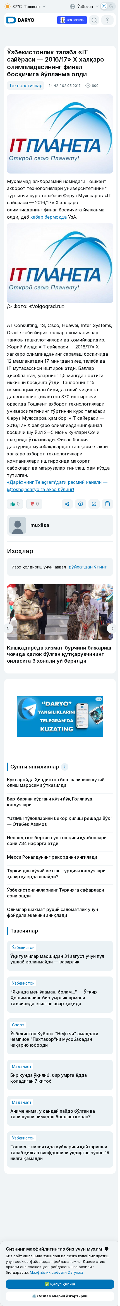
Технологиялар (25, 85)
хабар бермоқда (48, 217)
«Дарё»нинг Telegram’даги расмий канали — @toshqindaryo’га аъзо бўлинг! (57, 485)
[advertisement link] (72, 19)
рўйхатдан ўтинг (88, 567)
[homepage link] (20, 20)
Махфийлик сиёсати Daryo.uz (56, 1272)
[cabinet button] (107, 20)
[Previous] (8, 628)
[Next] (112, 628)
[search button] (94, 20)
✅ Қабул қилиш (60, 1284)
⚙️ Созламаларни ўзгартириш (60, 1296)
